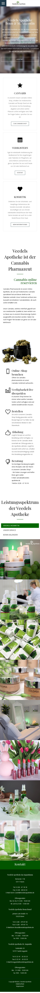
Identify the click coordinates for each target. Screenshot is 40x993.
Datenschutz (20, 984)
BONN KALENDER (10, 535)
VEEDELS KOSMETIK (11, 525)
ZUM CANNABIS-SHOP (20, 124)
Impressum (20, 986)
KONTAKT (20, 59)
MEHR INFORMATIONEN (20, 224)
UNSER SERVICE (9, 530)
